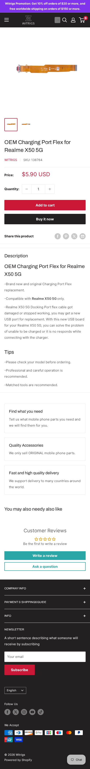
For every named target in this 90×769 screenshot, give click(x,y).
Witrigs (10, 160)
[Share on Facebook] (58, 236)
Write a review (45, 555)
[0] (82, 20)
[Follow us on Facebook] (7, 712)
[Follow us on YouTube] (32, 712)
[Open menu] (6, 20)
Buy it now (45, 219)
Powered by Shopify (18, 760)
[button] (57, 20)
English (11, 690)
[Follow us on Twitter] (16, 712)
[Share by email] (83, 236)
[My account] (73, 20)
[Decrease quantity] (26, 189)
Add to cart (45, 205)
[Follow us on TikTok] (41, 712)
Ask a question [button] (45, 566)
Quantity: (11, 189)
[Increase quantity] (49, 189)
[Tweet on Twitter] (74, 236)
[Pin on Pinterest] (66, 236)
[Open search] (64, 20)
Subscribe (19, 670)
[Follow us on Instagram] (24, 712)
